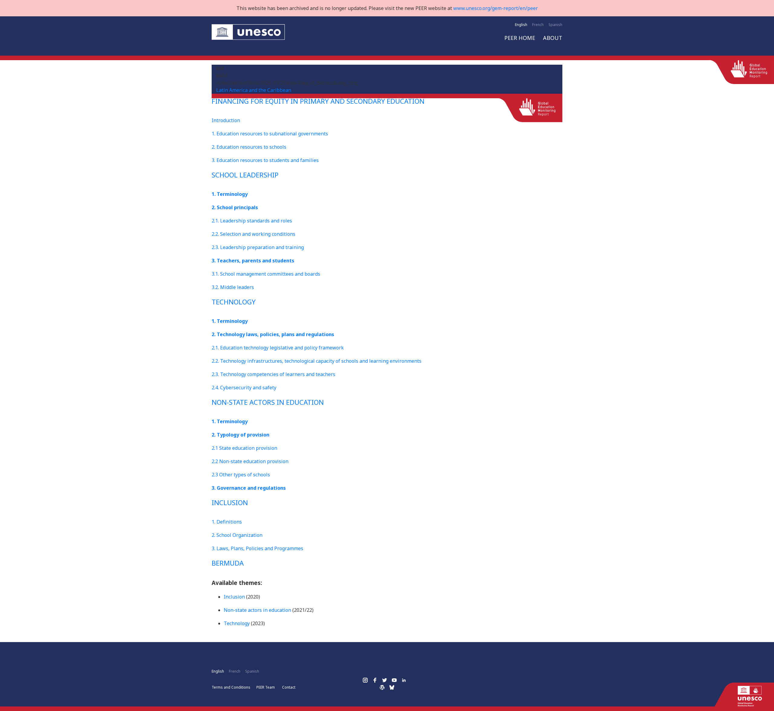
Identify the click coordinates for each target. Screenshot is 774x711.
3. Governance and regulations (249, 488)
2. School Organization (237, 535)
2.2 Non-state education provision (250, 461)
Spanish (555, 24)
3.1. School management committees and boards (266, 274)
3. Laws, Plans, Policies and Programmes (257, 548)
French (538, 24)
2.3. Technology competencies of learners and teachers (273, 374)
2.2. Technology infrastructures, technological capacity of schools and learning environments (316, 361)
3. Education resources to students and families (265, 160)
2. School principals (235, 207)
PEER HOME (519, 37)
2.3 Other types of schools (241, 474)
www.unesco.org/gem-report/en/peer (495, 8)
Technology (237, 623)
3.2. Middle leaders (233, 287)
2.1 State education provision (244, 448)
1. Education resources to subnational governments (270, 133)
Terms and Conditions (231, 687)
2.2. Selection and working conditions (253, 234)
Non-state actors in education (257, 610)
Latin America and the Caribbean (253, 90)
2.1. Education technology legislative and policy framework (278, 347)
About (552, 37)
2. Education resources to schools (249, 147)
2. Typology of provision (240, 434)
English (521, 24)
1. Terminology (230, 194)
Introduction (226, 120)
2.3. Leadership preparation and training (258, 247)
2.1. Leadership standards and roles (252, 220)
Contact (288, 687)
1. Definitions (227, 521)
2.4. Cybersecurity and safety (244, 387)
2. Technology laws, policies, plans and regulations (273, 334)
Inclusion (234, 596)
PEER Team (265, 687)
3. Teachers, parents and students (253, 260)
